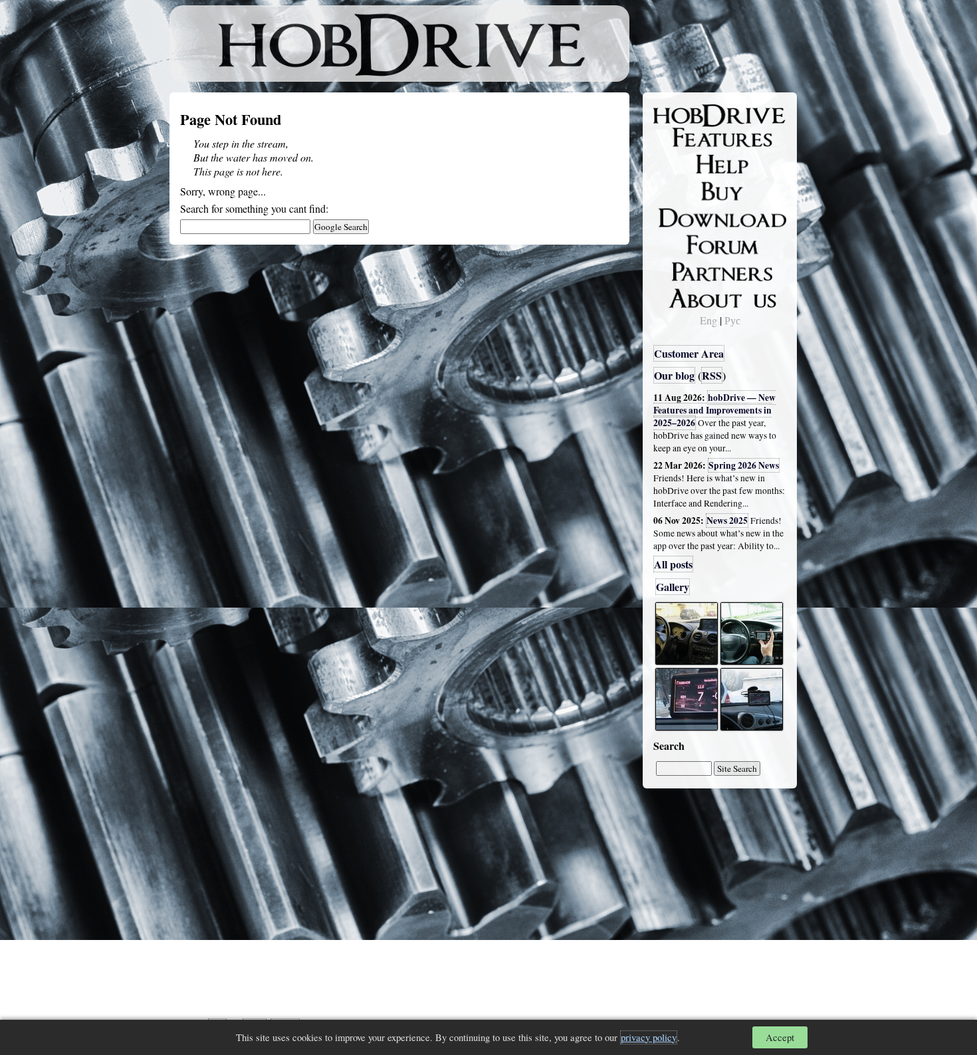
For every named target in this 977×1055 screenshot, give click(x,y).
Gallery (672, 586)
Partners (681, 269)
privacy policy (649, 1037)
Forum (677, 243)
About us (683, 296)
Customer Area (689, 353)
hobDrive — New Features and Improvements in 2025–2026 (714, 410)
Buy (671, 190)
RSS (712, 375)
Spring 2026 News (743, 465)
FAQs (675, 164)
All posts (673, 564)
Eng (708, 320)
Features (681, 138)
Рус (732, 320)
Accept (780, 1037)
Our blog (674, 375)
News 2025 (727, 520)
